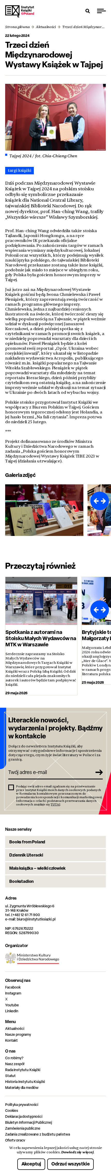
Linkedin (11, 1011)
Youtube (12, 1005)
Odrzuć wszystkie (70, 1164)
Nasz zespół (14, 1064)
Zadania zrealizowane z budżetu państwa (37, 1134)
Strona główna (17, 27)
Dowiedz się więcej (77, 1152)
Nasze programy (18, 1034)
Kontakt (11, 1040)
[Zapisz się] (97, 772)
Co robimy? (14, 1058)
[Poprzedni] (95, 501)
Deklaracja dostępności (23, 1116)
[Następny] (104, 501)
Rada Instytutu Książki (22, 1069)
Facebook (13, 987)
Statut (10, 1075)
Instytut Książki (19, 11)
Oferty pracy (15, 1140)
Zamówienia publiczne (22, 1128)
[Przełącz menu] (101, 11)
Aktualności (46, 27)
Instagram (13, 993)
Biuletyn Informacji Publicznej (28, 1122)
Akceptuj (31, 1164)
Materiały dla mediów (21, 1087)
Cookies (11, 1110)
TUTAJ (55, 804)
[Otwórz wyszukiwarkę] (87, 11)
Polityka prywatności (21, 1104)
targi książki (19, 170)
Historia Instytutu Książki (25, 1081)
